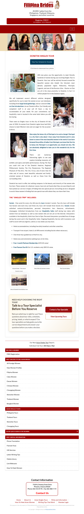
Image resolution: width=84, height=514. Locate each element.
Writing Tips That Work (46, 502)
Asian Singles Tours (41, 500)
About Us (27, 500)
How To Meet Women (14, 468)
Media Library (12, 459)
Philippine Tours (12, 413)
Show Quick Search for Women (17, 431)
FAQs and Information (59, 500)
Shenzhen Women (13, 395)
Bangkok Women (13, 404)
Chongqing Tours (13, 426)
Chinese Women (12, 386)
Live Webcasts (12, 463)
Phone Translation (13, 441)
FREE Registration (13, 354)
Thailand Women (13, 399)
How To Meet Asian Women (25, 502)
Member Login (63, 502)
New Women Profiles (14, 368)
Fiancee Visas (11, 446)
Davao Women (12, 381)
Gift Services (11, 450)
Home (18, 500)
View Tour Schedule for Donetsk (42, 62)
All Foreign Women (13, 363)
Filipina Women (12, 372)
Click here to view (42, 68)
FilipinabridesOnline (50, 509)
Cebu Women (11, 377)
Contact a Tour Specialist (59, 310)
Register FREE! (42, 21)
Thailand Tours (12, 417)
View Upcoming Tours (59, 316)
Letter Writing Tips (13, 455)
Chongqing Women (13, 390)
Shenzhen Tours (12, 422)
